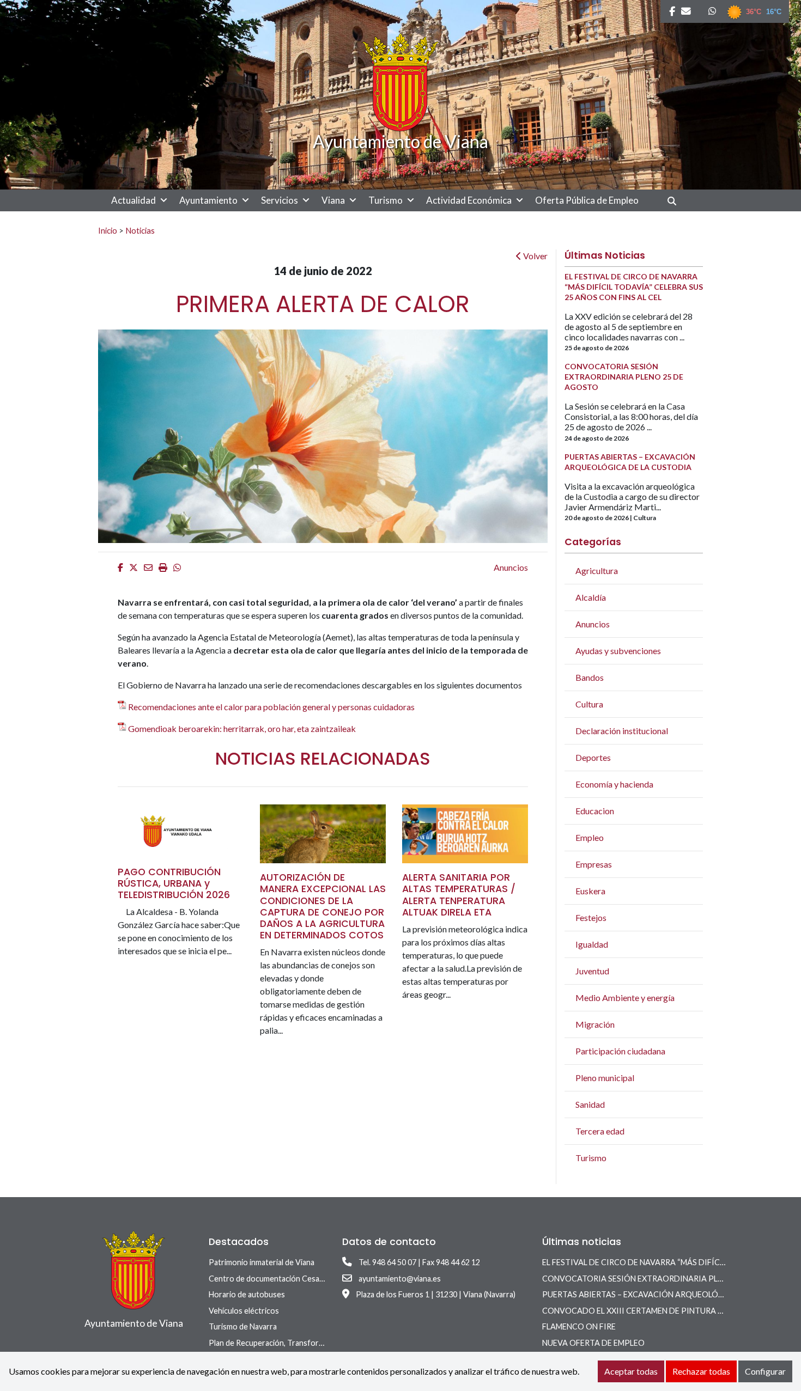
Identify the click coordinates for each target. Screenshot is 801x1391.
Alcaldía (590, 597)
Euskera (590, 891)
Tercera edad (599, 1131)
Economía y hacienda (614, 784)
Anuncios (511, 567)
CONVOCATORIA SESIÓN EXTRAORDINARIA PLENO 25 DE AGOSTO (667, 1278)
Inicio (107, 230)
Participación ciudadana (620, 1051)
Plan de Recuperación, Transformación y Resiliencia (297, 1342)
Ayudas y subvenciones (618, 650)
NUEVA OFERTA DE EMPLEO (593, 1342)
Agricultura (596, 570)
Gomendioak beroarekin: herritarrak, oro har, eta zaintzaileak (242, 728)
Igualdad (591, 944)
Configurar (765, 1371)
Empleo (589, 837)
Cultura (589, 704)
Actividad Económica (469, 200)
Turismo (385, 200)
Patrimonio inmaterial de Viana (261, 1262)
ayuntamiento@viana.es (400, 1278)
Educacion (594, 811)
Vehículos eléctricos (244, 1310)
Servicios (279, 200)
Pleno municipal (604, 1077)
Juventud (592, 971)
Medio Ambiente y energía (625, 997)
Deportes (593, 757)
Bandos (589, 677)
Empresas (593, 864)
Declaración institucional (621, 730)
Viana (333, 200)
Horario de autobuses (247, 1294)
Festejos (590, 917)
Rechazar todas (701, 1371)
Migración (595, 1024)
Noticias (140, 230)
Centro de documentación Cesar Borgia (278, 1278)
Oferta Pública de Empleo (587, 200)
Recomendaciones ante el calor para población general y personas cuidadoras (271, 706)
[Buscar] (676, 201)
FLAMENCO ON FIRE (579, 1326)
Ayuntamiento (208, 200)
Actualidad (133, 200)
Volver (534, 256)
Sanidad (590, 1104)
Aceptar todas (631, 1371)
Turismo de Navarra (243, 1326)
